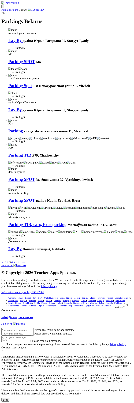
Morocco (99, 306)
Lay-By (15, 40)
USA (40, 298)
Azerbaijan (99, 303)
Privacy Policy (118, 344)
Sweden (77, 298)
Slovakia (92, 300)
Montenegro (51, 306)
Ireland (60, 303)
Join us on (7, 265)
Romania (32, 300)
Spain (62, 298)
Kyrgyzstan (89, 306)
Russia (69, 298)
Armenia (32, 306)
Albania (24, 306)
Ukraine (93, 298)
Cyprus (41, 306)
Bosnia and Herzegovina (83, 303)
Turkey (85, 298)
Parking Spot (20, 85)
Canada (18, 303)
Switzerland (120, 300)
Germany (12, 298)
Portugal (100, 300)
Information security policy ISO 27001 (22, 292)
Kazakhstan (28, 303)
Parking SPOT (21, 61)
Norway (101, 298)
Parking (15, 131)
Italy (34, 298)
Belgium (23, 300)
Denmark (57, 300)
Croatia (44, 303)
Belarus (49, 300)
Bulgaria (75, 300)
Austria (41, 300)
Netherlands (13, 300)
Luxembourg (13, 306)
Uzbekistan (78, 306)
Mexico (108, 306)
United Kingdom (51, 298)
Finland (110, 298)
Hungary (66, 300)
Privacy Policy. (49, 286)
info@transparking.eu (17, 317)
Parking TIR (19, 155)
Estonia (52, 303)
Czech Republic (121, 298)
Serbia (37, 303)
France (20, 298)
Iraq (70, 306)
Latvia (10, 303)
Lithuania (110, 300)
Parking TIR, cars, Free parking (37, 224)
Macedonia (62, 306)
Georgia (109, 303)
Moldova (118, 303)
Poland (28, 298)
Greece (84, 300)
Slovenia (68, 303)
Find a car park (9, 9)
